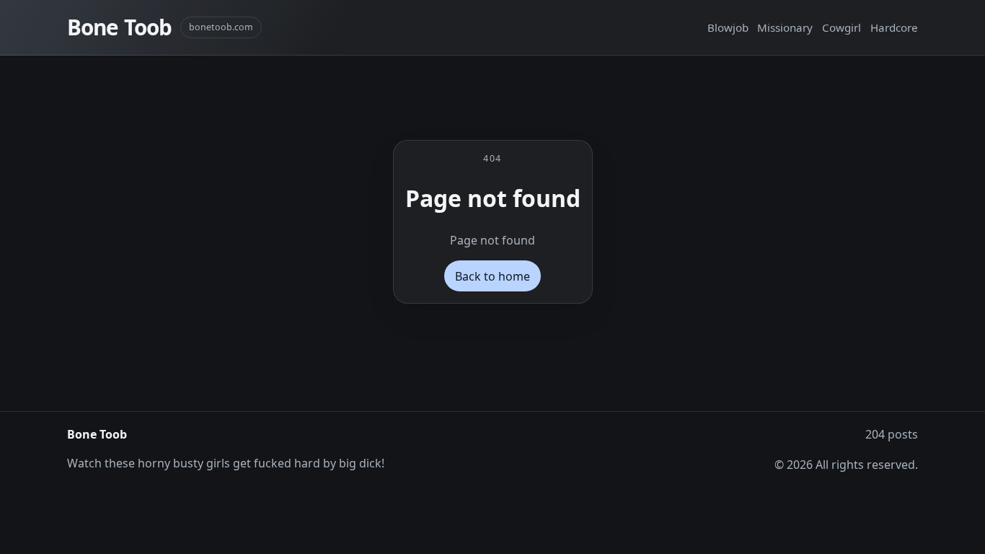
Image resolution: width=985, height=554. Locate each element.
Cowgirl (841, 27)
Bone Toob (119, 27)
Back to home (492, 276)
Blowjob (727, 27)
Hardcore (894, 27)
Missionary (785, 27)
